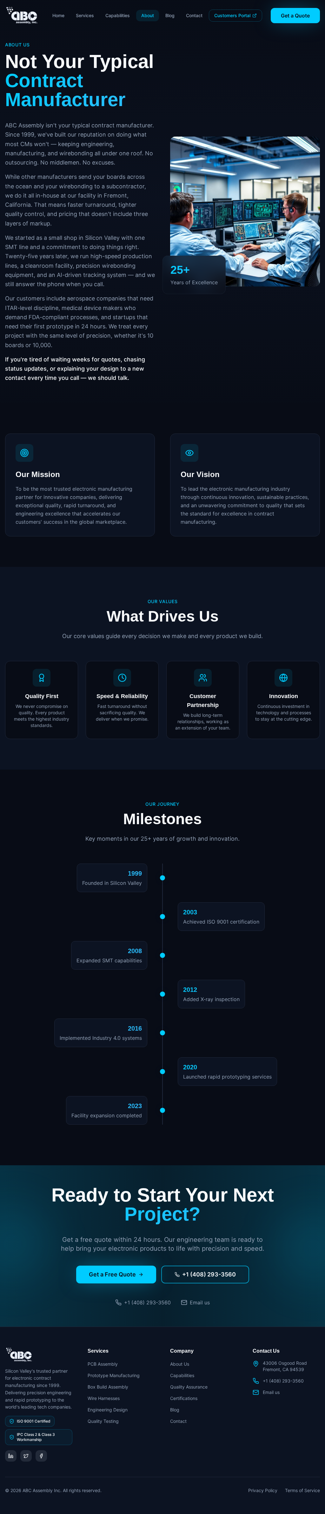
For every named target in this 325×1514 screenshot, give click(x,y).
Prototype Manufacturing (114, 1375)
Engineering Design (108, 1409)
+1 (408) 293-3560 (209, 1274)
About (147, 15)
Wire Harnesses (104, 1398)
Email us (271, 1392)
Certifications (183, 1398)
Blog (170, 15)
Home (58, 15)
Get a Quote (295, 15)
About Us (179, 1364)
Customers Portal (232, 15)
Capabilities (117, 15)
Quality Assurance (189, 1387)
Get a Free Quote (112, 1274)
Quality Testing (103, 1421)
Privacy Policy (262, 1490)
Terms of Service (302, 1490)
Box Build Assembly (108, 1387)
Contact (194, 15)
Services (85, 15)
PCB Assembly (103, 1364)
